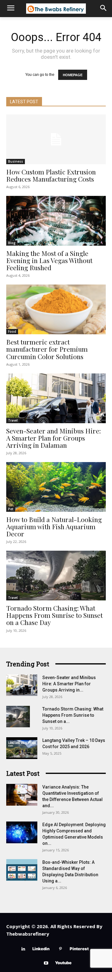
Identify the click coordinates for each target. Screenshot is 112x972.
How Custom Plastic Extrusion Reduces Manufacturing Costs (51, 175)
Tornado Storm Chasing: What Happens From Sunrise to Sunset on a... (72, 715)
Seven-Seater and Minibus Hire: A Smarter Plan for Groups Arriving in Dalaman (53, 437)
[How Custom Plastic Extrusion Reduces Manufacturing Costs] (56, 139)
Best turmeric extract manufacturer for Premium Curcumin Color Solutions (47, 348)
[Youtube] (45, 963)
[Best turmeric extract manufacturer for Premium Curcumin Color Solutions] (56, 309)
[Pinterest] (60, 949)
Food (12, 331)
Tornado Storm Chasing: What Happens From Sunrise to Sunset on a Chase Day (54, 615)
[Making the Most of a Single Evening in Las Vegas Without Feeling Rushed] (56, 221)
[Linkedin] (23, 949)
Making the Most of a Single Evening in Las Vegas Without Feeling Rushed (49, 260)
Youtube (63, 962)
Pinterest (79, 948)
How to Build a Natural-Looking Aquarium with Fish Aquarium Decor (54, 526)
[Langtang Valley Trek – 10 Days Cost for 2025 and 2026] (21, 748)
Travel (13, 420)
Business (15, 161)
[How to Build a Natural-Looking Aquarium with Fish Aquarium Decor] (56, 487)
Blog (12, 243)
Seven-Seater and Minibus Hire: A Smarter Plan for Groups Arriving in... (69, 683)
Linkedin (40, 948)
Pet (10, 509)
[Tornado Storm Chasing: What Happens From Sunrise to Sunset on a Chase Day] (56, 575)
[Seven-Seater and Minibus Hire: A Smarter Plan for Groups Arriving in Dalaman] (56, 398)
